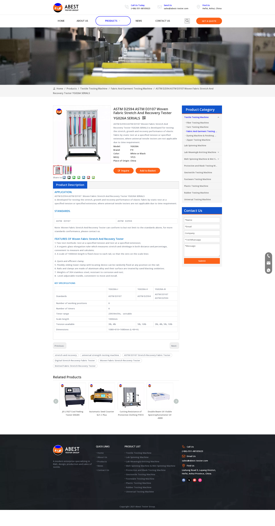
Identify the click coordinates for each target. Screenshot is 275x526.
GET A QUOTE (209, 21)
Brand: (116, 149)
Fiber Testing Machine (197, 122)
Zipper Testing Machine (198, 139)
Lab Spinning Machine (195, 145)
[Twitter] (189, 480)
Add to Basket (148, 170)
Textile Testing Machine (196, 117)
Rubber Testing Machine (196, 192)
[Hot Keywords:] (187, 21)
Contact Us (103, 470)
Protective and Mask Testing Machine (203, 165)
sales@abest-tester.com (176, 8)
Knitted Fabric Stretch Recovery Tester (75, 365)
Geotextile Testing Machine (198, 172)
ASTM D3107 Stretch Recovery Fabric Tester (147, 355)
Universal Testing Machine (197, 199)
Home (100, 452)
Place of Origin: (121, 160)
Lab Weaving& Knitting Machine (200, 152)
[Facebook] (183, 480)
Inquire (125, 170)
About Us (102, 457)
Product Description (70, 185)
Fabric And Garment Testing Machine (204, 131)
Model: (116, 146)
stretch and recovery (66, 355)
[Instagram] (200, 480)
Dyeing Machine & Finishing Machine (204, 135)
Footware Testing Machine (197, 179)
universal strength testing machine (100, 355)
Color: (116, 153)
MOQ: (116, 157)
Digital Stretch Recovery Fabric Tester (75, 360)
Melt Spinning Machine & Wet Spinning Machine (203, 159)
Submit (202, 260)
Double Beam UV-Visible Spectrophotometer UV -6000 (160, 414)
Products (102, 461)
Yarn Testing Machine (197, 127)
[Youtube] (194, 480)
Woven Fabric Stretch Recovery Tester (120, 360)
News (100, 465)
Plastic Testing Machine (196, 186)
